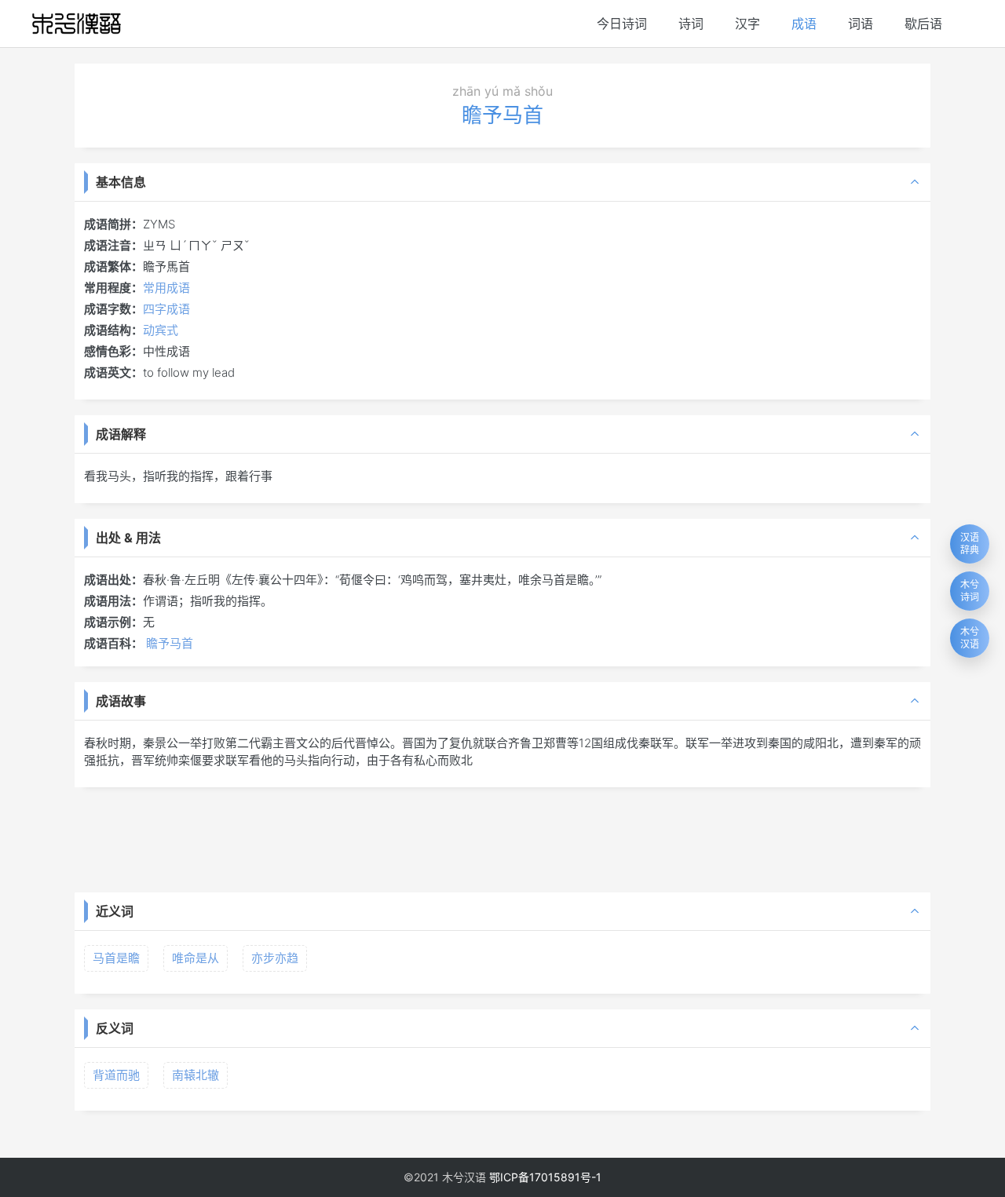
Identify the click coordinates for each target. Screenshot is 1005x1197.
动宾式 (160, 330)
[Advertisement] (502, 838)
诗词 (691, 23)
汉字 (747, 23)
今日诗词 (622, 23)
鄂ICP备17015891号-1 (545, 1177)
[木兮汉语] (76, 23)
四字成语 (166, 308)
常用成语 (166, 287)
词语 (860, 23)
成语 (804, 23)
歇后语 (923, 23)
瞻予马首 (169, 643)
